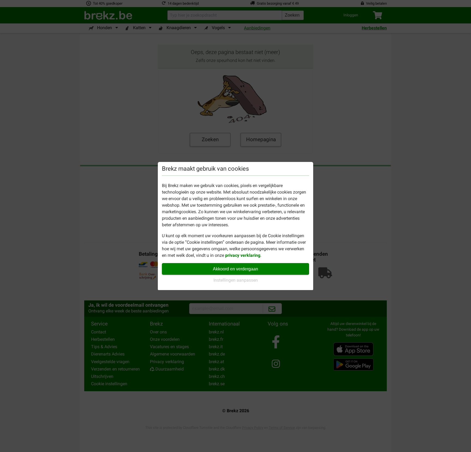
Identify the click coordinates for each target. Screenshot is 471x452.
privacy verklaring (242, 255)
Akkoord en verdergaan (235, 269)
